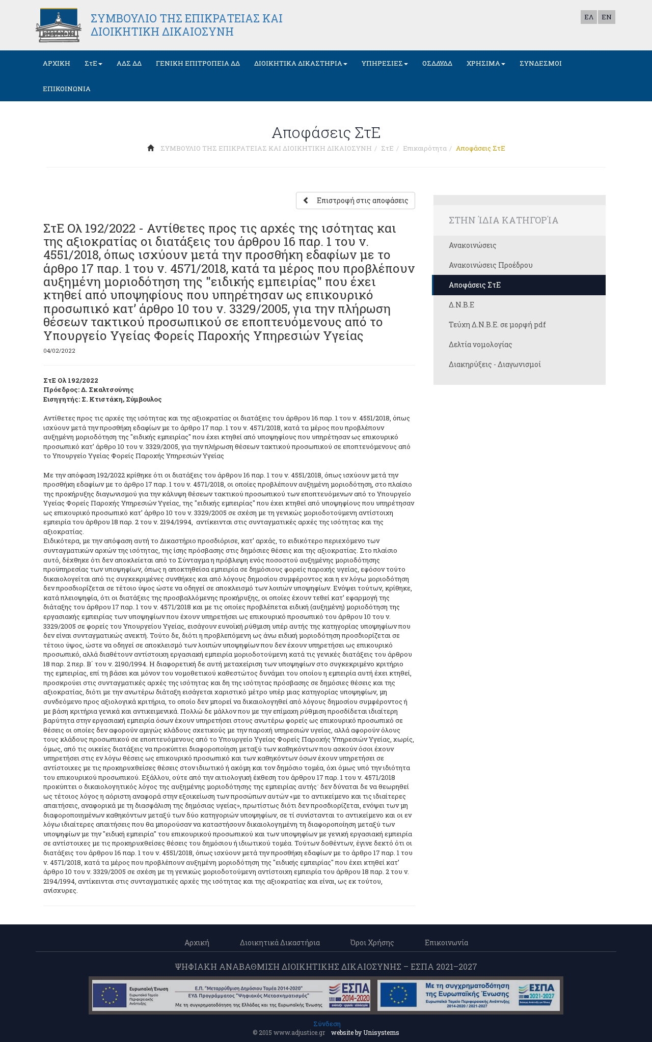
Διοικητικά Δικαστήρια (280, 942)
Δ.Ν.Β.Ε (461, 304)
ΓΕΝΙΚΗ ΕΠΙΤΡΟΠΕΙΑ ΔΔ (198, 63)
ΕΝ (607, 16)
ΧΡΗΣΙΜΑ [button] (483, 63)
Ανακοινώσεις (473, 245)
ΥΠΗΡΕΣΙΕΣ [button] (382, 63)
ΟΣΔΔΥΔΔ (437, 63)
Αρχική (196, 942)
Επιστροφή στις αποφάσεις (363, 200)
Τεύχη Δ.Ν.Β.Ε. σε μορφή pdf (497, 324)
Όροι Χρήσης (372, 942)
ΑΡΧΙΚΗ (56, 63)
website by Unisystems (365, 1032)
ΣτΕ (387, 148)
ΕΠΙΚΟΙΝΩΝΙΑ (67, 88)
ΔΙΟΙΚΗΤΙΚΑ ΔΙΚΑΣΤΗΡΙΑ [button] (298, 63)
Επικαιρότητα (425, 148)
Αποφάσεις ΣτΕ (475, 285)
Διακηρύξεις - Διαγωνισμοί (495, 364)
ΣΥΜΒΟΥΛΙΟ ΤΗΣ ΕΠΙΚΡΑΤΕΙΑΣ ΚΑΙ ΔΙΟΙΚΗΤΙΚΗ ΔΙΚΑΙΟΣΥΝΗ (266, 148)
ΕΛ (588, 16)
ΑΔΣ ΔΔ (129, 63)
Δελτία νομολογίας (480, 344)
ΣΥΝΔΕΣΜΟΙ (541, 63)
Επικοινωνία (446, 942)
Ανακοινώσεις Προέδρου (491, 265)
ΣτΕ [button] (91, 63)
